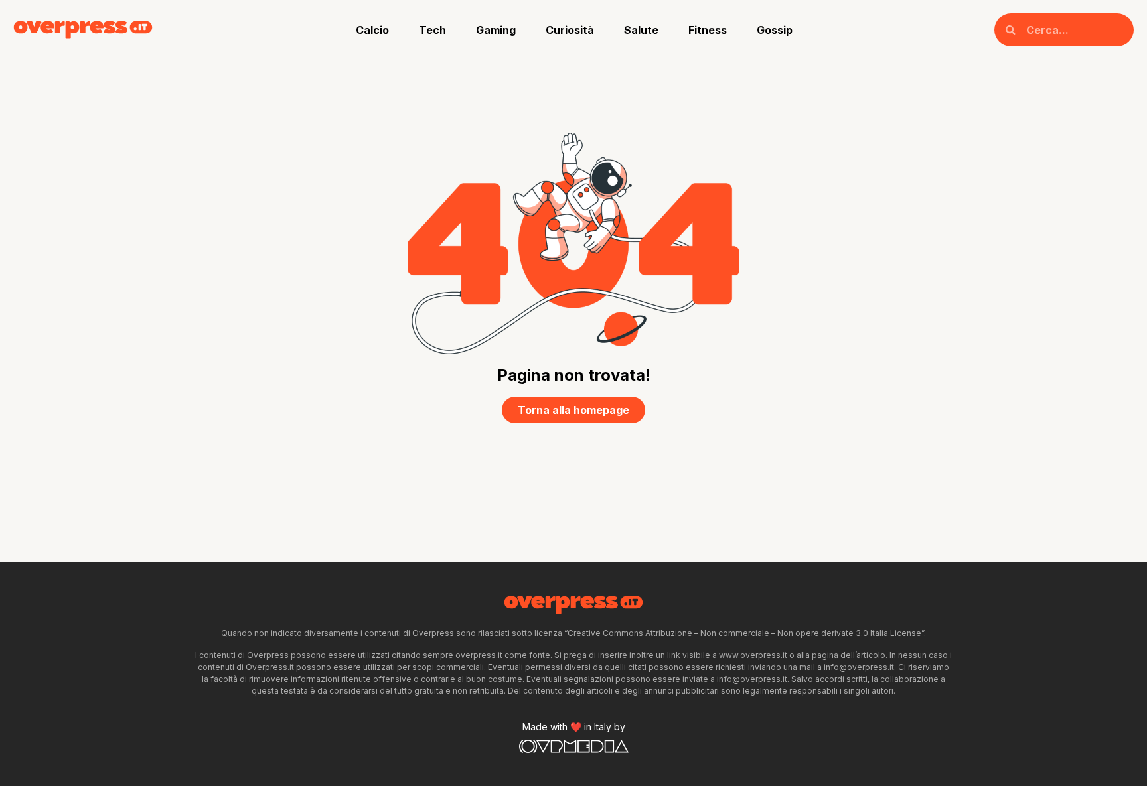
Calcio (372, 29)
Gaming (496, 29)
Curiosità (570, 29)
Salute (641, 29)
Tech (432, 29)
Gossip (775, 29)
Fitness (707, 29)
